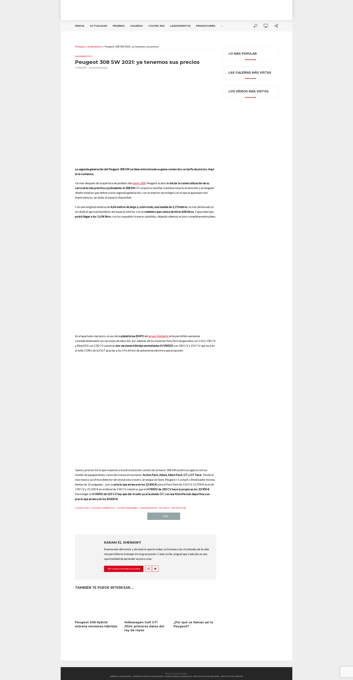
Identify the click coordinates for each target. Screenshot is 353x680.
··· (221, 25)
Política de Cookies (232, 676)
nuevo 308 (138, 183)
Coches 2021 (82, 507)
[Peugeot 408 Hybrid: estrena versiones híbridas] (96, 607)
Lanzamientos (180, 25)
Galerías (136, 25)
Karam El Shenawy (98, 67)
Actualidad (98, 25)
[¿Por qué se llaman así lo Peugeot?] (195, 607)
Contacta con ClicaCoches (148, 676)
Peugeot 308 (179, 507)
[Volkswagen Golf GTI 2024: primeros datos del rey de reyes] (145, 607)
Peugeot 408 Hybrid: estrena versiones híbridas (96, 624)
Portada (79, 46)
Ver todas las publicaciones (123, 568)
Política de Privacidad (206, 676)
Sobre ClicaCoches (120, 676)
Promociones (205, 25)
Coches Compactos (103, 507)
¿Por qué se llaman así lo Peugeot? (193, 624)
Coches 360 (156, 25)
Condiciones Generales (178, 676)
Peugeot (164, 507)
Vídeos (79, 25)
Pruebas (119, 25)
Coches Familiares (127, 507)
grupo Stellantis (159, 336)
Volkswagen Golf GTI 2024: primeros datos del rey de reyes (144, 626)
